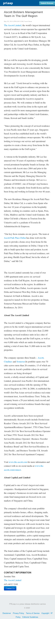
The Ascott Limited (12, 25)
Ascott (41, 357)
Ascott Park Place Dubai (15, 237)
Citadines (8, 361)
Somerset (21, 361)
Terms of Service (32, 613)
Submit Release (47, 3)
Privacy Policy (18, 613)
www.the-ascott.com (18, 461)
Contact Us (10, 588)
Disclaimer (7, 613)
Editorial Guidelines (30, 617)
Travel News (28, 21)
